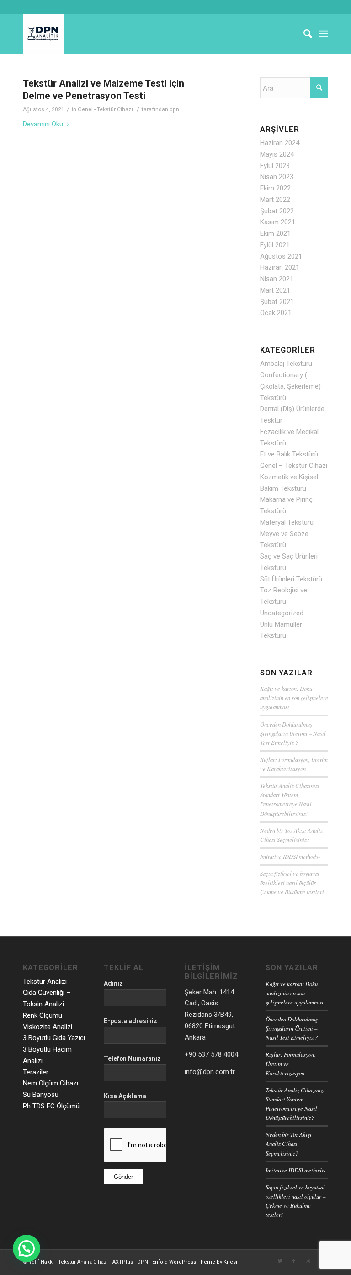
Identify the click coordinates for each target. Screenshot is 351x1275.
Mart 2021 (275, 290)
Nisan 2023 (276, 177)
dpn (174, 109)
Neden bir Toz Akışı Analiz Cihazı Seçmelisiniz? (289, 1143)
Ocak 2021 (276, 313)
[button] (26, 1248)
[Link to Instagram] (307, 1261)
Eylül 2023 (275, 166)
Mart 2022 (275, 199)
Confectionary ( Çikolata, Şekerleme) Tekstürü (290, 386)
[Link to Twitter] (280, 1261)
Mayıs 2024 (277, 154)
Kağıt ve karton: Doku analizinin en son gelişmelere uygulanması (294, 697)
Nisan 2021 (276, 279)
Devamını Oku (43, 124)
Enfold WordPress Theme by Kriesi (194, 1262)
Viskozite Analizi (47, 1027)
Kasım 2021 (277, 222)
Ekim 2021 (275, 233)
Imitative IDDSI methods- (290, 856)
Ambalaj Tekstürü (286, 363)
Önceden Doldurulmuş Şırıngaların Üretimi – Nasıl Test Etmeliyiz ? (293, 733)
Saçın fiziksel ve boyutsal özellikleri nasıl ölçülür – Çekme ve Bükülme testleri (292, 882)
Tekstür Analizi (45, 981)
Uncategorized (281, 613)
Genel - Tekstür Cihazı (105, 109)
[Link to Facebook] (294, 1261)
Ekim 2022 (275, 188)
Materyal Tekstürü (287, 522)
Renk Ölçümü (42, 1015)
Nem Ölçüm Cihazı (50, 1083)
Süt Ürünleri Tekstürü (291, 579)
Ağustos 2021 (281, 256)
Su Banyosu (40, 1095)
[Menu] (323, 34)
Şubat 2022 (277, 211)
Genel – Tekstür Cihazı (293, 465)
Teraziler (35, 1072)
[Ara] (303, 33)
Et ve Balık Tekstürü (289, 454)
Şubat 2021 (277, 302)
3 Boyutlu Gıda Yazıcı (54, 1038)
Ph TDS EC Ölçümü (51, 1106)
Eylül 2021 (275, 245)
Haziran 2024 (279, 143)
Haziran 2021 (279, 267)
